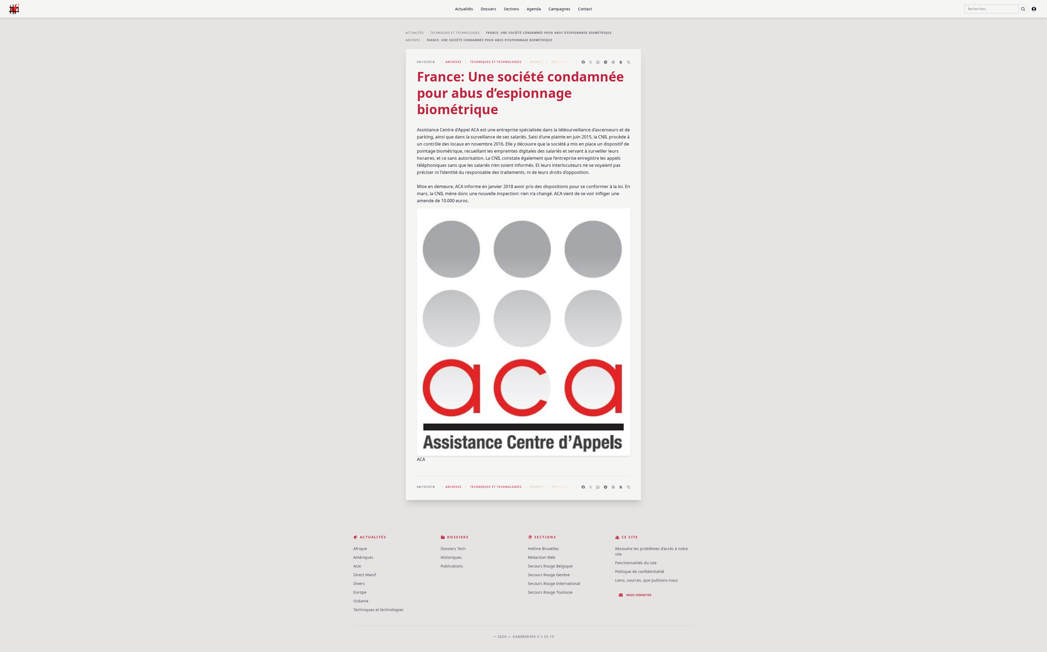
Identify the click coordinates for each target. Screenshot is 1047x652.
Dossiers (488, 8)
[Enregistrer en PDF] (620, 62)
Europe (359, 592)
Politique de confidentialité (639, 571)
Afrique (360, 548)
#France (536, 62)
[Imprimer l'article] (613, 62)
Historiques (451, 557)
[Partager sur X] (590, 62)
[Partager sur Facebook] (583, 62)
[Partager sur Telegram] (605, 62)
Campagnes (559, 8)
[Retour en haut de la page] (1035, 640)
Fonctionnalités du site (636, 562)
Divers (359, 583)
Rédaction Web (541, 557)
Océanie (360, 600)
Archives (413, 40)
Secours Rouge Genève (549, 574)
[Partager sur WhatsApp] (598, 62)
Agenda (534, 8)
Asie (357, 566)
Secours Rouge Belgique (550, 566)
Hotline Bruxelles (543, 548)
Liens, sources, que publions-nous (646, 580)
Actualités (464, 8)
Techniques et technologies (455, 33)
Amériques (363, 557)
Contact (585, 8)
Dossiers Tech (453, 548)
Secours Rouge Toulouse (550, 592)
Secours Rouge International (554, 583)
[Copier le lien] (628, 62)
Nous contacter (638, 595)
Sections (511, 8)
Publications (452, 566)
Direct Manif (364, 574)
